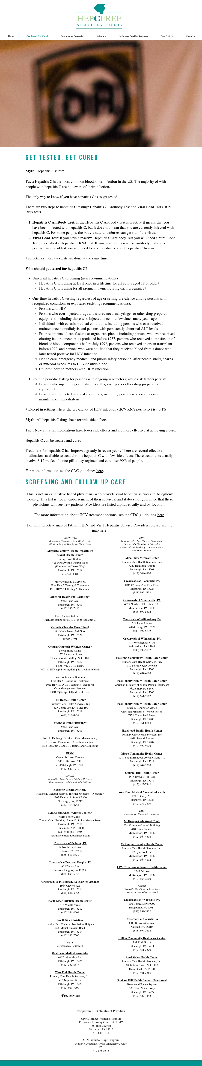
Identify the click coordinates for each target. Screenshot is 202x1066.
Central (53, 812)
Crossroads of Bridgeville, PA (142, 900)
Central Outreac (58, 646)
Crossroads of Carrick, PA (142, 919)
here (99, 470)
